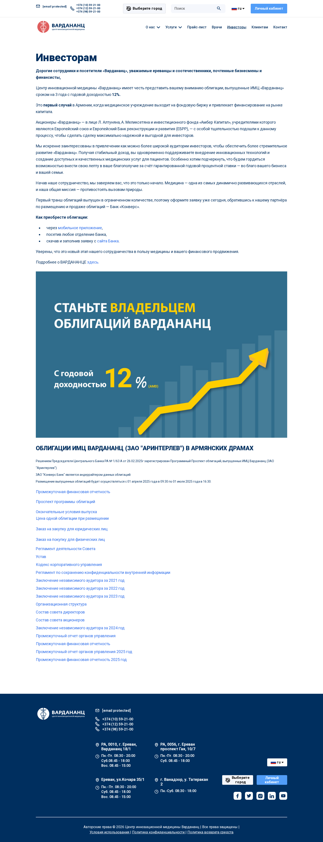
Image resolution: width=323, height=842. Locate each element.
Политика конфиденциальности (158, 832)
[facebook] (237, 796)
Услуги (171, 27)
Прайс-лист (197, 27)
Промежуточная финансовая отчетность (73, 491)
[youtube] (283, 796)
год (129, 651)
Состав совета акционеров (60, 620)
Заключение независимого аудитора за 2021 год (80, 580)
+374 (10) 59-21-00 (88, 5)
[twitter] (249, 796)
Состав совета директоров (60, 612)
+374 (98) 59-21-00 (88, 11)
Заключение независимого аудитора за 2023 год (80, 596)
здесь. (93, 262)
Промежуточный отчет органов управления (76, 635)
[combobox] (193, 8)
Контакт (280, 27)
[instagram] (260, 796)
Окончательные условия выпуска (66, 511)
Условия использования (110, 832)
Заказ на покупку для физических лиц (70, 539)
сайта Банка (108, 241)
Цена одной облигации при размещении (72, 518)
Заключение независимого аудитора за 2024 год (80, 628)
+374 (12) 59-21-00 (88, 8)
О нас (150, 27)
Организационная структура (61, 604)
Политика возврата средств (210, 832)
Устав (41, 556)
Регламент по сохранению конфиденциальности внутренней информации (103, 572)
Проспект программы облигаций (65, 501)
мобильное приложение (80, 227)
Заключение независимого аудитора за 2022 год (80, 588)
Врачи (217, 27)
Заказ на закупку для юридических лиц (71, 529)
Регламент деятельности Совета (65, 548)
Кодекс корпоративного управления (69, 564)
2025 (120, 651)
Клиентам (260, 27)
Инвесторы (236, 27)
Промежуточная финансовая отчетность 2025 (78, 659)
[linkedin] (272, 796)
